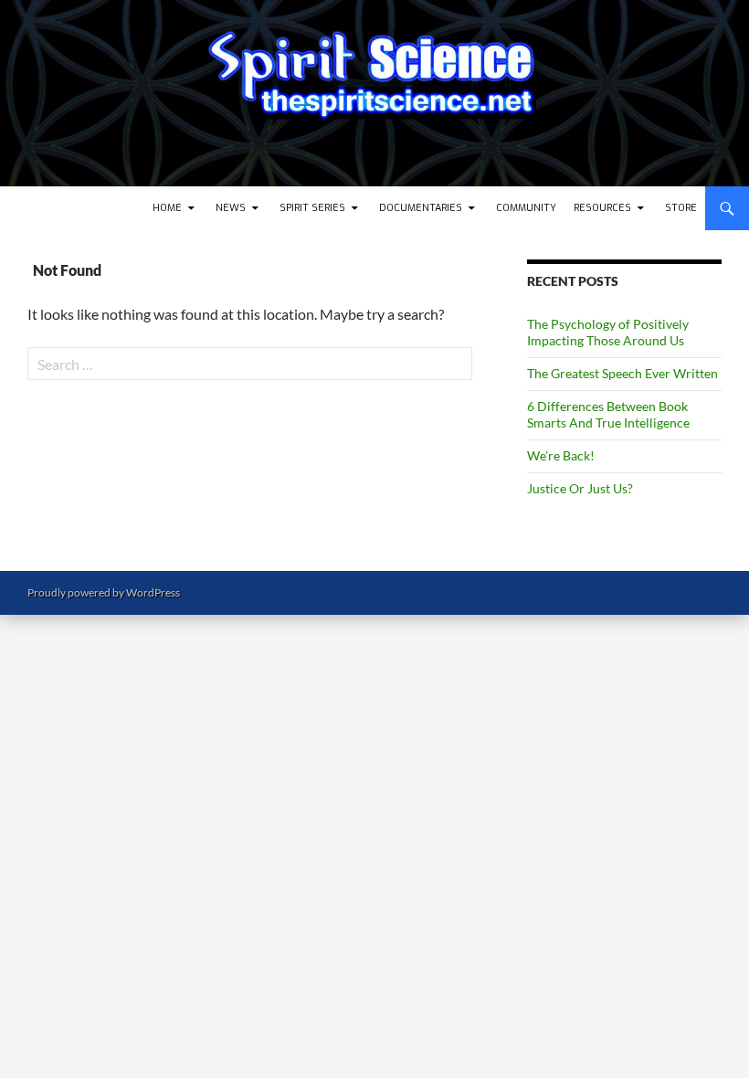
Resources (602, 208)
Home (167, 208)
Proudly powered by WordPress (103, 592)
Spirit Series (312, 208)
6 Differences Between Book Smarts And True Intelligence (608, 414)
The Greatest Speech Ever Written (622, 373)
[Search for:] (249, 364)
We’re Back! (561, 455)
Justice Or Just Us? (580, 488)
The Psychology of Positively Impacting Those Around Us (608, 332)
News (231, 208)
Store (681, 208)
